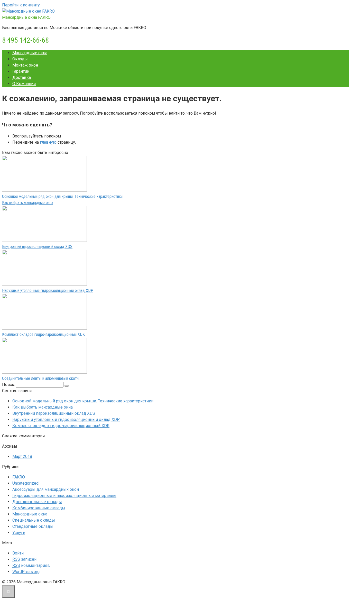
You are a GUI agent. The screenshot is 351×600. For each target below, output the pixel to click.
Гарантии (20, 71)
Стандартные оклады (32, 526)
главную (48, 142)
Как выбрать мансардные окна (27, 202)
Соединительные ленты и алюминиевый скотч (40, 378)
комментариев (31, 565)
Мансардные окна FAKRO (26, 17)
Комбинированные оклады (38, 507)
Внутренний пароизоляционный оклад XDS (37, 246)
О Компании (24, 83)
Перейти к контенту (21, 5)
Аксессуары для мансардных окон (45, 489)
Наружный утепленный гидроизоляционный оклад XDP (47, 290)
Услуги (18, 532)
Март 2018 (22, 456)
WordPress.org (26, 571)
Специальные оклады (33, 520)
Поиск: (9, 384)
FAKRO (18, 477)
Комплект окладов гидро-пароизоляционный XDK (43, 334)
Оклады (20, 59)
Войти (18, 553)
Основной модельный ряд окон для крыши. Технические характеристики (62, 196)
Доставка (21, 77)
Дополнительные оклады (37, 501)
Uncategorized (25, 483)
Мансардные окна (29, 52)
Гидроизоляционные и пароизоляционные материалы (64, 495)
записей (24, 559)
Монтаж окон (25, 65)
